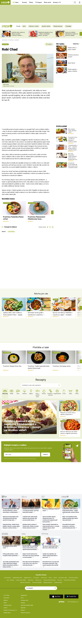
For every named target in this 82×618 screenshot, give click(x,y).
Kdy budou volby (63, 577)
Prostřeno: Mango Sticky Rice (12, 366)
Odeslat (45, 454)
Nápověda (23, 607)
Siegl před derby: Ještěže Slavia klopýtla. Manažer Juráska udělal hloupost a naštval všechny (11, 526)
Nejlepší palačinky (47, 582)
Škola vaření (47, 2)
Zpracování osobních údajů (27, 605)
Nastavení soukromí (25, 612)
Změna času (44, 577)
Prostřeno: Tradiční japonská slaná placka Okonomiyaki (38, 367)
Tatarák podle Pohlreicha (49, 580)
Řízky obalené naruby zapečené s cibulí (72, 130)
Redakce (23, 610)
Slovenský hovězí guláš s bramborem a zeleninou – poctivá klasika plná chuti (36, 314)
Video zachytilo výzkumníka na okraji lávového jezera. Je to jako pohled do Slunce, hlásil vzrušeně (51, 527)
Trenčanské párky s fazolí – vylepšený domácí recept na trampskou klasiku (72, 147)
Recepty (24, 2)
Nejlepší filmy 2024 (17, 577)
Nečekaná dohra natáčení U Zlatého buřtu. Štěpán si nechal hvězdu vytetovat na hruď (31, 526)
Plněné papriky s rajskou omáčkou (72, 70)
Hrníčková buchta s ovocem (73, 55)
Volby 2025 (30, 580)
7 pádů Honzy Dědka (21, 580)
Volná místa (6, 597)
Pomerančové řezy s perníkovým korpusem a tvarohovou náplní (72, 139)
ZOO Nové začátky (73, 577)
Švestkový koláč (58, 582)
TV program (36, 577)
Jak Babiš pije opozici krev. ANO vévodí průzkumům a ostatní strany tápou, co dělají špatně (11, 510)
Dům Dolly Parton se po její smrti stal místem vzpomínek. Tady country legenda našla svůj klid (51, 563)
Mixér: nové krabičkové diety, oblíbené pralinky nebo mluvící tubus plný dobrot (70, 518)
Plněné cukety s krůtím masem (72, 48)
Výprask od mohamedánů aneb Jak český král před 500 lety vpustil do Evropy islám (10, 518)
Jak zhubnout (7, 577)
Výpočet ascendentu (25, 582)
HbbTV (5, 602)
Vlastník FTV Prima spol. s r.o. (10, 610)
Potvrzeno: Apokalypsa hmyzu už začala (51, 509)
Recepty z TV (57, 2)
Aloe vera (59, 580)
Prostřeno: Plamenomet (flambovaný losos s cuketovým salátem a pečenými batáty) (36, 218)
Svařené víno (38, 580)
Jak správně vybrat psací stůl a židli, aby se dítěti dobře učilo (50, 546)
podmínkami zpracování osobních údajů (27, 458)
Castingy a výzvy (24, 600)
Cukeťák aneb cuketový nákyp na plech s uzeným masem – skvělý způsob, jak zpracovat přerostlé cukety (18, 36)
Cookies (5, 607)
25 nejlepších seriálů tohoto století (10, 546)
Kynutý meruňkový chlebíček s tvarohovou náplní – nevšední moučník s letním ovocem (62, 314)
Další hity (76, 44)
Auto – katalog (10, 580)
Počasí (55, 577)
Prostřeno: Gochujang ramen (62, 366)
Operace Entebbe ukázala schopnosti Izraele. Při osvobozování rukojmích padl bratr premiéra (50, 519)
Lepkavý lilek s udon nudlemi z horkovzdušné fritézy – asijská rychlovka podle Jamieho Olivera (13, 314)
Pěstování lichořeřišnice (70, 580)
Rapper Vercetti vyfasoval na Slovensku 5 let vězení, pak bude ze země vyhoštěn (31, 555)
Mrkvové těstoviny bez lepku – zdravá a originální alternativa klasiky (69, 433)
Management (24, 595)
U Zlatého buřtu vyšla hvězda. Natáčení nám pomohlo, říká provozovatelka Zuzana (30, 518)
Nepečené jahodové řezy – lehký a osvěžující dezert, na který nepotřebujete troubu (45, 35)
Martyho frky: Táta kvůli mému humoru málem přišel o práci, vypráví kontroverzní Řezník (30, 547)
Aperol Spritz (71, 63)
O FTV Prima (6, 595)
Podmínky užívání (7, 605)
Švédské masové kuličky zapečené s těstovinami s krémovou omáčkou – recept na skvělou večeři (22, 425)
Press (22, 597)
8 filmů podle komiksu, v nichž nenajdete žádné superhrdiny (10, 554)
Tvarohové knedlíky (37, 582)
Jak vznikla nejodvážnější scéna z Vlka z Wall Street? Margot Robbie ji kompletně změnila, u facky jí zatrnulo (11, 564)
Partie (50, 577)
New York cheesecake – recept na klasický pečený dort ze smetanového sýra (72, 156)
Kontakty (23, 602)
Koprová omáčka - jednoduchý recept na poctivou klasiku (71, 34)
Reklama (6, 600)
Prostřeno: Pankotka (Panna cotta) (13, 218)
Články (31, 2)
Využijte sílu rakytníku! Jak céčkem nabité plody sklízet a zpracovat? (50, 555)
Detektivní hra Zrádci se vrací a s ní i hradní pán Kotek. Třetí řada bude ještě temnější (31, 510)
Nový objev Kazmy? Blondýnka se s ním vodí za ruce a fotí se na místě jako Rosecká (31, 563)
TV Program (38, 2)
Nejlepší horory (27, 577)
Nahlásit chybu (7, 612)
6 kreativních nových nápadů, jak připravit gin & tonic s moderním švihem (72, 165)
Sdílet (49, 45)
